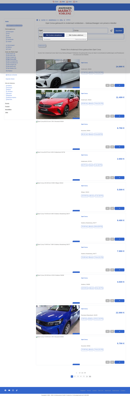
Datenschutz (115, 390)
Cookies (123, 390)
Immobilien (8, 109)
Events (7, 103)
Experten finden (10, 79)
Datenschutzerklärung (80, 39)
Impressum (108, 390)
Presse (89, 390)
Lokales (94, 390)
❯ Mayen (8, 89)
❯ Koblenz (9, 85)
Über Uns (100, 390)
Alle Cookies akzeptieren (54, 35)
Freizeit (7, 106)
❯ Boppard (9, 95)
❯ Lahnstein (9, 91)
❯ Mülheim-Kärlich (11, 97)
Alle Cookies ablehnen (76, 35)
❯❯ (90, 376)
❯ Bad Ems (9, 99)
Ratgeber (83, 390)
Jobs (6, 112)
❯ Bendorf (8, 93)
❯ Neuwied (9, 87)
